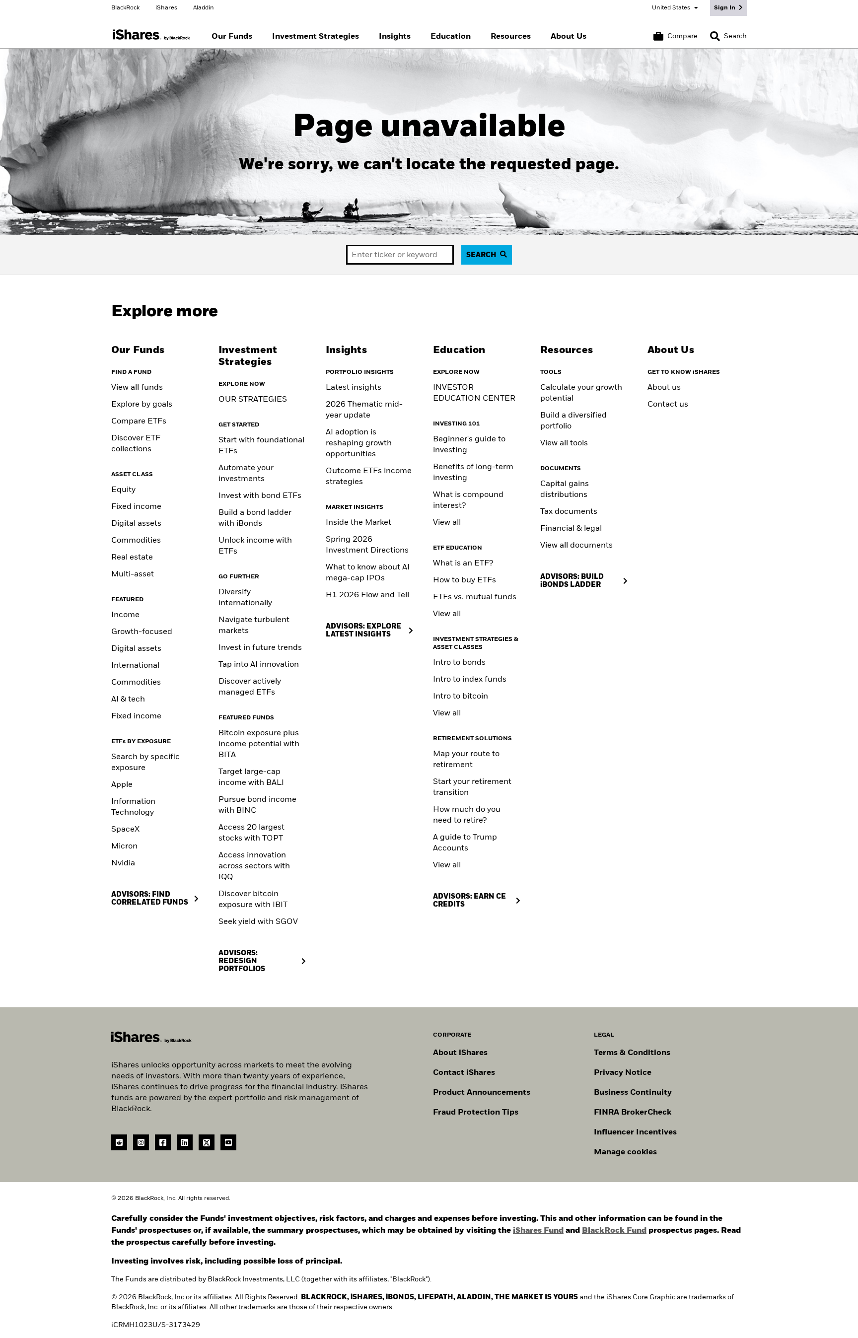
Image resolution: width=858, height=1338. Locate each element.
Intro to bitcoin (460, 697)
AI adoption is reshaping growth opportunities (359, 443)
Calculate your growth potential (581, 393)
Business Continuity (633, 1093)
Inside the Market (358, 523)
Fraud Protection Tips (475, 1113)
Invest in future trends (260, 648)
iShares (166, 8)
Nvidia (123, 863)
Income (125, 615)
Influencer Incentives (635, 1132)
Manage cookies (625, 1152)
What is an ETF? (463, 563)
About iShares (460, 1053)
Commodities (136, 541)
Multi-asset (132, 574)
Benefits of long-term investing (473, 472)
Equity (123, 490)
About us (664, 388)
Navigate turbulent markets (253, 625)
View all (447, 523)
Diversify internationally (245, 597)
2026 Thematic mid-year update (364, 410)
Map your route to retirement (466, 759)
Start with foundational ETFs (261, 445)
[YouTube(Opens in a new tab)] (228, 1142)
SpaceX (125, 830)
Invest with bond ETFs (259, 496)
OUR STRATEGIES (252, 400)
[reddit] (119, 1142)
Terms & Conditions (632, 1053)
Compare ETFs (138, 421)
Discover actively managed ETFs (249, 687)
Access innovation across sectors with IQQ (254, 866)
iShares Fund (538, 1231)
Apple (122, 785)
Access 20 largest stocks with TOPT (251, 833)
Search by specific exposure (145, 762)
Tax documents (568, 512)
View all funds (137, 388)
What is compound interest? (468, 500)
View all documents (576, 546)
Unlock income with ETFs (255, 546)
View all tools (564, 443)
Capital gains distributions (564, 489)
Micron (124, 846)
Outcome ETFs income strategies (369, 476)
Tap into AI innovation (258, 665)
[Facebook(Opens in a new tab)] (163, 1142)
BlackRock (125, 8)
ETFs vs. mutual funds (474, 597)
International (135, 666)
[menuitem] (232, 36)
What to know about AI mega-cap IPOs (368, 572)
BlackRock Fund (614, 1231)
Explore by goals (141, 405)
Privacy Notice (622, 1073)
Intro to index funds (469, 680)
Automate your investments (246, 473)
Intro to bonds (459, 663)
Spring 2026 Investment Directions (367, 545)
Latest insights (353, 388)
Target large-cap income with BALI (251, 777)
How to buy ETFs (464, 580)
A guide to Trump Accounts (465, 843)
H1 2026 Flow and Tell (367, 595)
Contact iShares (464, 1073)
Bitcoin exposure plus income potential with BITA (258, 744)
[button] (715, 36)
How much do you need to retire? (466, 815)
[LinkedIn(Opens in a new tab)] (185, 1142)
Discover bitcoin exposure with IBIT (252, 899)
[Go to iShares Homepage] (151, 35)
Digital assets (136, 524)
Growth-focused (141, 632)
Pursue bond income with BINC (257, 805)
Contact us (667, 405)
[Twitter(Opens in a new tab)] (206, 1142)
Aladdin (203, 8)
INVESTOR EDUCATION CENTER (474, 393)
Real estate (132, 558)
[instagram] (141, 1142)
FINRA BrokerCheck (632, 1113)
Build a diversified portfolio (573, 421)
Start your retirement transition (472, 787)
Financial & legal (571, 529)
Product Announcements (481, 1093)
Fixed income (136, 507)
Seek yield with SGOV (258, 922)
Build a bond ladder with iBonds (254, 518)
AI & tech (128, 700)
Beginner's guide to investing (469, 444)
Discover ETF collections (135, 443)
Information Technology (133, 807)
